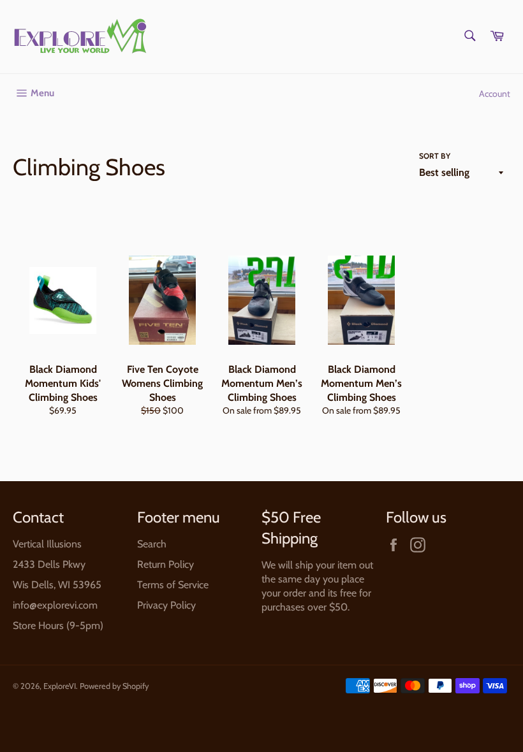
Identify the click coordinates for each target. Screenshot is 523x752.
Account (494, 93)
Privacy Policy (166, 605)
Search (151, 544)
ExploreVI (59, 686)
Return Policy (165, 564)
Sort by (434, 156)
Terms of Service (173, 585)
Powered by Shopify (114, 686)
